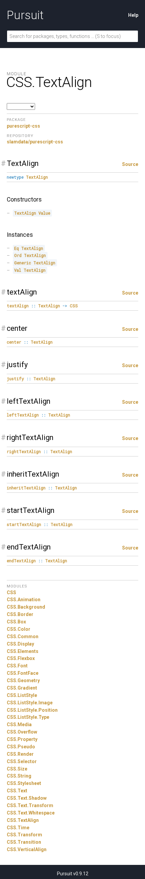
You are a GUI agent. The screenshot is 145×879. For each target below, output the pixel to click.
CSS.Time (18, 827)
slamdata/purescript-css (35, 141)
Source (130, 164)
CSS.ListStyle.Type (28, 717)
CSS (11, 592)
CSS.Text (17, 790)
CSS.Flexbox (21, 658)
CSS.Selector (22, 761)
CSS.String (19, 776)
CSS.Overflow (22, 732)
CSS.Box (16, 621)
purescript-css (23, 126)
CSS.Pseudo (21, 746)
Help (133, 15)
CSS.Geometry (23, 680)
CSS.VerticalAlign (27, 849)
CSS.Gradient (22, 688)
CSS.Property (22, 739)
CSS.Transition (24, 842)
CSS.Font (17, 665)
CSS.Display (20, 644)
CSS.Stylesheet (24, 783)
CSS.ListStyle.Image (30, 702)
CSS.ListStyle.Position (32, 710)
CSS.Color (18, 629)
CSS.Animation (23, 599)
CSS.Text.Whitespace (31, 813)
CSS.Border (20, 614)
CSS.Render (20, 754)
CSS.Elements (22, 651)
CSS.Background (26, 607)
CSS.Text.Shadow (27, 798)
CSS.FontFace (22, 673)
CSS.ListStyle (22, 695)
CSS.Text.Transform (30, 805)
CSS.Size (17, 769)
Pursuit (25, 15)
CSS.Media (19, 724)
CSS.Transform (24, 834)
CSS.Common (22, 636)
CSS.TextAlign (23, 820)
